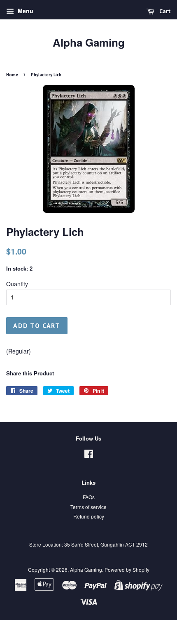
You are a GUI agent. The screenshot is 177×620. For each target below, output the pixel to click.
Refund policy (88, 516)
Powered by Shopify (127, 569)
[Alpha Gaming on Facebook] (88, 455)
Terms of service (88, 506)
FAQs (89, 496)
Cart (164, 11)
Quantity (17, 284)
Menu (24, 11)
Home (12, 75)
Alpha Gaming (89, 42)
